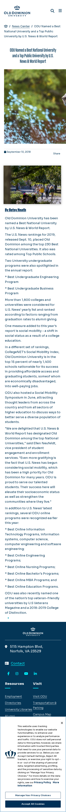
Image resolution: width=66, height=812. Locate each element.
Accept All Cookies (33, 804)
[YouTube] (26, 674)
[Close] (62, 723)
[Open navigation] (60, 11)
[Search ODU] (52, 11)
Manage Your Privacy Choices (33, 795)
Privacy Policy (42, 782)
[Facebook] (8, 674)
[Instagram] (16, 674)
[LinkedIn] (35, 674)
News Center (21, 26)
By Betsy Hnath (15, 210)
